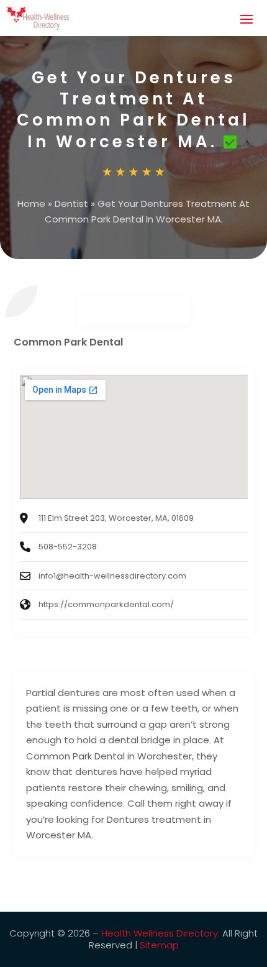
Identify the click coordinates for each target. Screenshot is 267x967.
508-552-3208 (67, 546)
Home (31, 203)
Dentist (71, 203)
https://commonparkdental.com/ (106, 604)
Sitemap (159, 944)
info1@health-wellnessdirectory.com (112, 576)
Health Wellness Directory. (160, 933)
